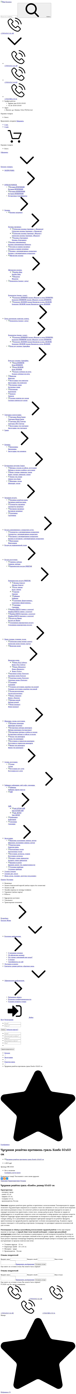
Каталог (4, 920)
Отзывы (23, 1181)
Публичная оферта (15, 997)
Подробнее (5, 918)
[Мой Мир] (7, 1178)
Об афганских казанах (16, 955)
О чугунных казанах (15, 953)
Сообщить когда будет (12, 1173)
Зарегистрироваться (7, 1049)
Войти (31, 1017)
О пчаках (11, 959)
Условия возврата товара (17, 1001)
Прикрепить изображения (25, 1264)
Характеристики (14, 1181)
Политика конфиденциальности (19, 999)
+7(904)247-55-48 (7, 33)
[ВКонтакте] (2, 1178)
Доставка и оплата (11, 964)
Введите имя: (5, 1259)
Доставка (9, 879)
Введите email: (32, 1259)
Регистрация (8, 1020)
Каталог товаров (7, 167)
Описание (4, 1181)
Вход (2, 1020)
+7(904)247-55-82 (10, 82)
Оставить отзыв (40, 1264)
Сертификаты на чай (15, 962)
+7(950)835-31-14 (10, 99)
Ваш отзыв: (59, 1259)
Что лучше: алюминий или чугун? (20, 957)
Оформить (20, 121)
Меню (9, 920)
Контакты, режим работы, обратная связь (19, 966)
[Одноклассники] (4, 1178)
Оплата (3, 879)
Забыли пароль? (12, 1029)
